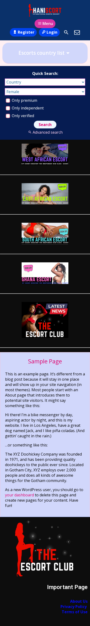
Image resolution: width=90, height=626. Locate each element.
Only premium (24, 100)
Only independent (27, 108)
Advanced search (48, 132)
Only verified (22, 115)
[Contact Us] (77, 32)
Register (26, 32)
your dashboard (19, 495)
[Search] (66, 32)
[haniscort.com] (44, 10)
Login (52, 32)
